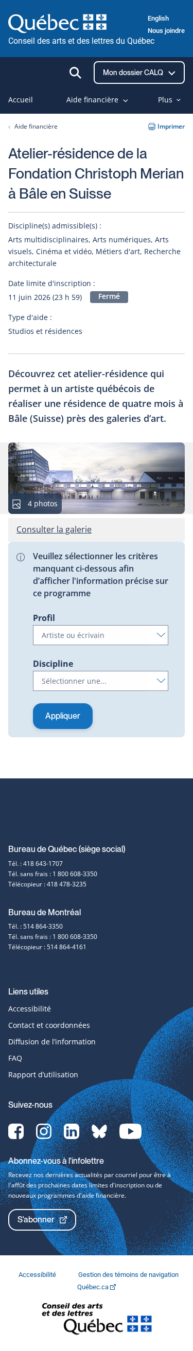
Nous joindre (166, 30)
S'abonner (36, 1219)
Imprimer (171, 126)
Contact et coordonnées (49, 1025)
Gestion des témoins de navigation (128, 1274)
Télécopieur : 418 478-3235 (47, 884)
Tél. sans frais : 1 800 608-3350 (52, 873)
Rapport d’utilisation (43, 1074)
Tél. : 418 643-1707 (35, 863)
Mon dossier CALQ (134, 72)
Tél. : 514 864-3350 (35, 926)
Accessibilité (29, 1009)
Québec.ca (93, 1287)
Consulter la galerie (54, 529)
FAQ (15, 1058)
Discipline (53, 663)
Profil (44, 618)
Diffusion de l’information (52, 1041)
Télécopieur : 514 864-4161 (47, 947)
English (158, 18)
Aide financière (36, 126)
